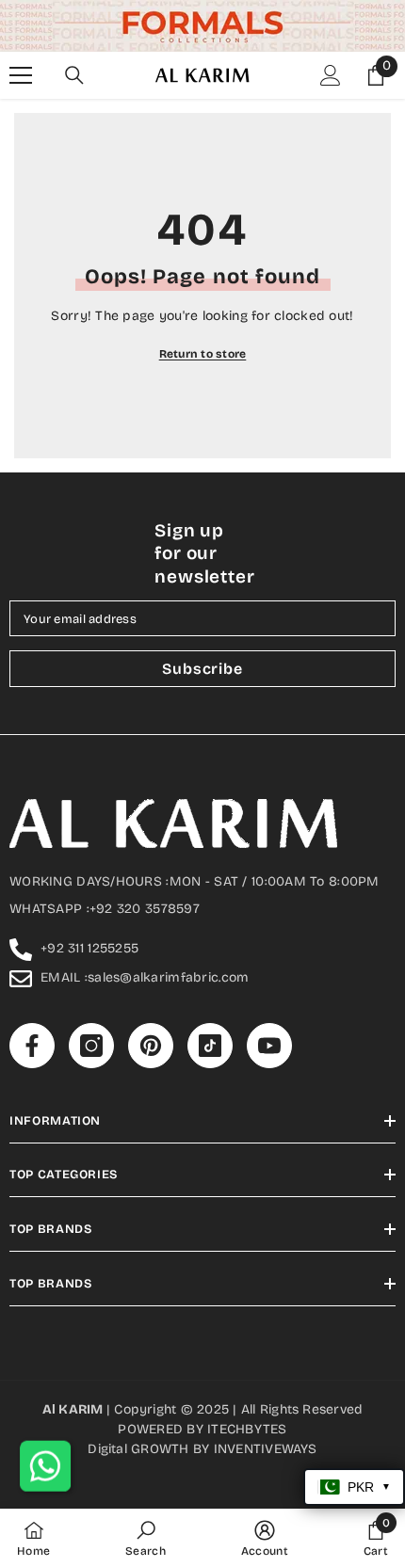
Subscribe (202, 669)
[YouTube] (269, 1045)
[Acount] (330, 75)
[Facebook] (32, 1045)
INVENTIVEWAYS (265, 1449)
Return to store (203, 353)
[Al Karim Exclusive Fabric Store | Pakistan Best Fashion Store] (202, 26)
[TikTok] (210, 1045)
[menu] (20, 75)
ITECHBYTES (246, 1429)
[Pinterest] (150, 1045)
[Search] (74, 75)
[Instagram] (91, 1045)
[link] (145, 1537)
